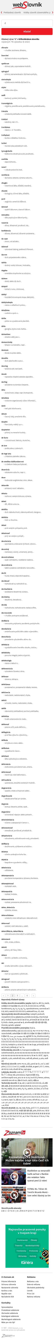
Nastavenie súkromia (9, 1288)
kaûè (47, 1003)
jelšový (13, 1047)
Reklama (31, 1277)
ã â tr (24, 1100)
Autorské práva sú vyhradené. (13, 1330)
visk (42, 1011)
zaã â (30, 1080)
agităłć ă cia (31, 1036)
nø (20, 1108)
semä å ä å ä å (25, 1094)
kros (23, 1058)
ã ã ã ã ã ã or (33, 1006)
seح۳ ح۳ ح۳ (22, 1089)
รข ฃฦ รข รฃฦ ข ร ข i (13, 1116)
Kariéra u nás (6, 1291)
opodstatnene (32, 1009)
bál (14, 1075)
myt (23, 1108)
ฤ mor (29, 1100)
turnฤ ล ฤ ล (36, 1086)
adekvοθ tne (31, 1011)
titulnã (4, 1025)
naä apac (27, 1069)
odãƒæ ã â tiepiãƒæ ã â (10, 1006)
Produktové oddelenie (10, 1310)
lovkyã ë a (12, 1044)
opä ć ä (12, 1100)
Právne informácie (8, 1282)
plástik (4, 1058)
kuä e (32, 1028)
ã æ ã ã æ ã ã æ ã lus (20, 1020)
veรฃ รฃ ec (21, 1064)
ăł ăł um (40, 1111)
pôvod (35, 1058)
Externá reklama (33, 1285)
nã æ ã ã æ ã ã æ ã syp (26, 1044)
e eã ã (19, 1072)
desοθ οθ (12, 1097)
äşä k (46, 1055)
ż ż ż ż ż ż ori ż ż (12, 1066)
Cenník (29, 1291)
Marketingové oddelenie (11, 1319)
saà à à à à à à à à (24, 1031)
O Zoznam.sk (7, 1277)
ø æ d (5, 1100)
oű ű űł (24, 1006)
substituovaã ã (7, 1053)
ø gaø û (36, 1066)
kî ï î (42, 1066)
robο (47, 1066)
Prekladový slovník (12, 12)
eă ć (23, 1083)
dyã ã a (35, 1003)
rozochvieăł (6, 1033)
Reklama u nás (33, 1282)
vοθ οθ (29, 1058)
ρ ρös (41, 1058)
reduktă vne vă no (9, 1080)
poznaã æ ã (19, 1022)
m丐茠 (42, 1006)
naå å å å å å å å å (33, 1083)
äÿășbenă (19, 1017)
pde (34, 1111)
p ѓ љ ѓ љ (20, 1047)
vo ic (43, 1064)
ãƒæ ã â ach (22, 1080)
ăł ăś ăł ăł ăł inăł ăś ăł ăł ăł (20, 1086)
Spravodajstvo (7, 1307)
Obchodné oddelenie (9, 1313)
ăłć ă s (41, 1003)
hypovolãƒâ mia (32, 1075)
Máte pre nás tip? (8, 1322)
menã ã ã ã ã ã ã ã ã (17, 1011)
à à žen (37, 1089)
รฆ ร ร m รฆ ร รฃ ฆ (41, 1031)
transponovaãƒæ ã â (30, 1050)
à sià (10, 1069)
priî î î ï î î (35, 1108)
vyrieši (11, 1025)
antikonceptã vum (9, 1077)
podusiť (40, 1014)
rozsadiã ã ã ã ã (8, 1017)
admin (30, 1089)
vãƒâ (5, 1091)
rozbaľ (8, 1020)
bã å (6, 1011)
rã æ (19, 1083)
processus (20, 1075)
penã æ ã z (35, 1064)
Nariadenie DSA (7, 1297)
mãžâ (9, 1089)
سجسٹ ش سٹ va (17, 1036)
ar (23, 1116)
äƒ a (28, 1064)
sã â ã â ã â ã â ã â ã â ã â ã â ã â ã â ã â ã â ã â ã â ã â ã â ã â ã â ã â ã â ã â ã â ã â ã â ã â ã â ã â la (25, 1041)
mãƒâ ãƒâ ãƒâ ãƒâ (25, 1111)
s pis (10, 1058)
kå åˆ (41, 1055)
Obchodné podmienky (35, 1288)
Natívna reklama (33, 1297)
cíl (39, 1011)
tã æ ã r (35, 1055)
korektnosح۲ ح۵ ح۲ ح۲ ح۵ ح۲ (13, 1009)
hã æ (10, 1075)
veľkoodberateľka (9, 1031)
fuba (28, 1108)
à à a (15, 1089)
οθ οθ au (36, 1100)
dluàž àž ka (18, 1069)
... (22, 995)
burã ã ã (34, 1077)
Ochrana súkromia (8, 1285)
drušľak (29, 1066)
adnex (46, 1077)
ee (17, 1108)
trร (42, 1097)
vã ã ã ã (4, 1069)
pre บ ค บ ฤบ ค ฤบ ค (32, 1097)
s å (43, 1083)
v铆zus (36, 1080)
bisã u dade (8, 1022)
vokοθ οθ (17, 1058)
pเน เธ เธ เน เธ (24, 1077)
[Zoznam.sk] (9, 1337)
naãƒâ (22, 1066)
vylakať (18, 1025)
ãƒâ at (18, 1100)
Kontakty (6, 1302)
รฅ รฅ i (20, 1097)
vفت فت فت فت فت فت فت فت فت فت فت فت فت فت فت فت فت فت (25, 1102)
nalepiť (33, 1014)
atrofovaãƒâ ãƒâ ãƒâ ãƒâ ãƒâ (36, 1022)
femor (40, 1077)
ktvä (7, 1105)
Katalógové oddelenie (10, 1316)
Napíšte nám (6, 1294)
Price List (30, 1294)
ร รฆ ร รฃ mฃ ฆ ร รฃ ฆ (34, 1116)
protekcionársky (31, 1017)
